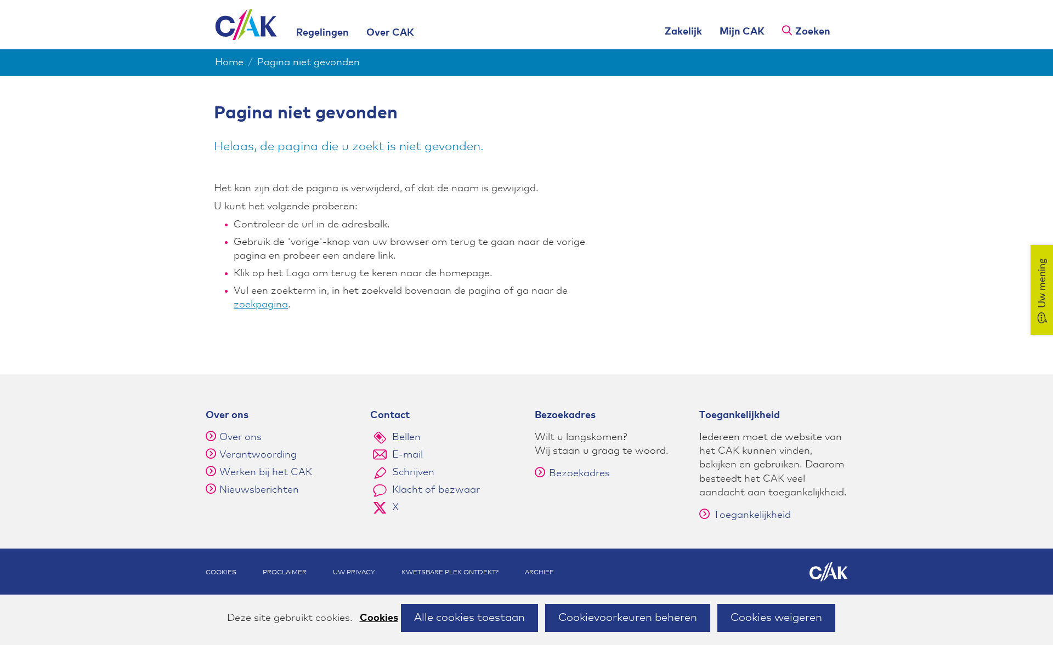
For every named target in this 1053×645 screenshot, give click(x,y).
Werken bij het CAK (265, 472)
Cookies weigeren (776, 617)
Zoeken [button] (812, 32)
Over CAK (390, 33)
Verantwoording (258, 455)
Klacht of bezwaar (436, 490)
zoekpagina (261, 305)
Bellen (406, 437)
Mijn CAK (742, 32)
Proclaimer (285, 572)
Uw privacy (354, 572)
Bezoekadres (579, 473)
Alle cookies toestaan (469, 617)
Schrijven (413, 472)
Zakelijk (683, 32)
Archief (539, 572)
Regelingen (322, 33)
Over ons (240, 437)
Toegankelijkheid (752, 515)
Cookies (379, 618)
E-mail (407, 455)
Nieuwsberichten (259, 490)
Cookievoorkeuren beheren (627, 617)
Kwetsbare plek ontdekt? (450, 572)
